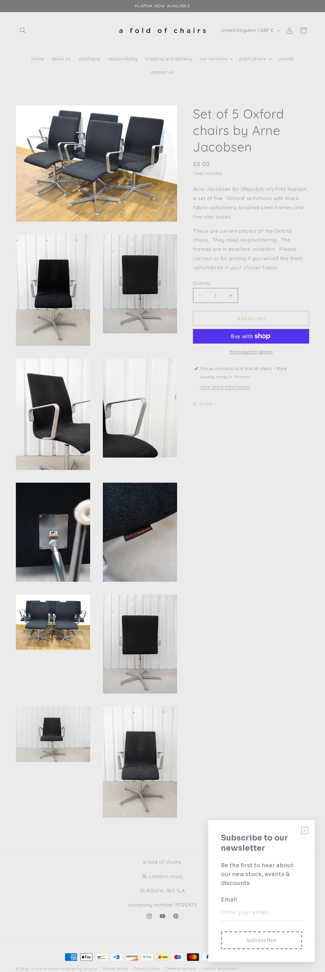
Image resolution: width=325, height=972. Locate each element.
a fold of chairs (45, 969)
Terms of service (181, 968)
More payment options (251, 351)
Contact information (220, 968)
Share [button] (205, 403)
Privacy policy (147, 968)
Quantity (201, 282)
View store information (225, 387)
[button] (23, 30)
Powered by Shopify (79, 969)
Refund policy (115, 968)
